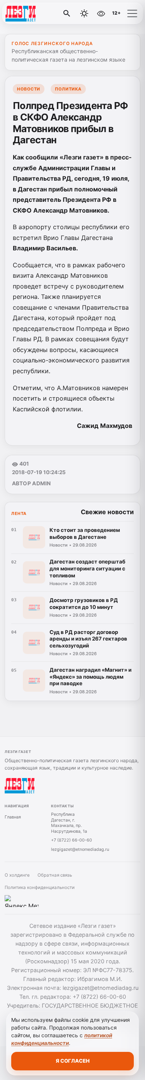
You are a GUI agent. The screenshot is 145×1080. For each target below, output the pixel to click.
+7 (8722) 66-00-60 (71, 840)
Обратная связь (55, 875)
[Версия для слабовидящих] (100, 13)
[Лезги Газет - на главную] (37, 13)
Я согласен (73, 1061)
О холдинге (17, 875)
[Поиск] (67, 13)
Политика (68, 89)
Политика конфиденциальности (40, 887)
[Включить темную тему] (84, 13)
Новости (28, 89)
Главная (13, 817)
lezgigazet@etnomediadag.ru (80, 849)
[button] (132, 13)
